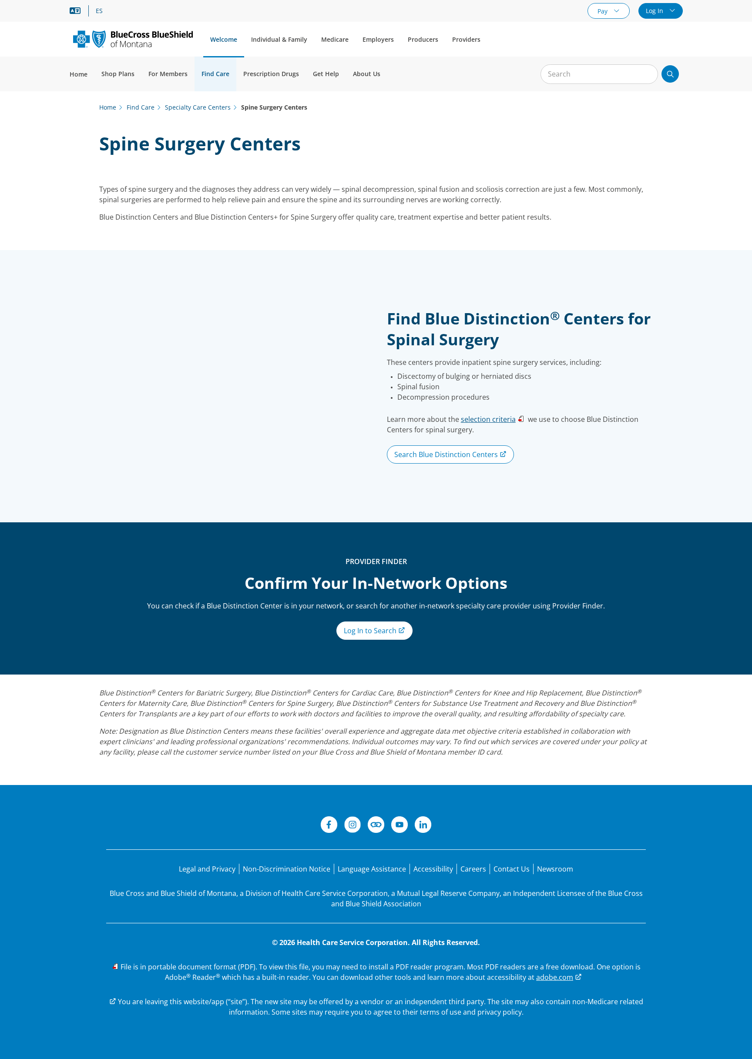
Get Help (326, 74)
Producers (423, 39)
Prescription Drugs (271, 74)
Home (78, 74)
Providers (466, 39)
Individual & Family (279, 39)
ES (99, 11)
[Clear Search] (646, 74)
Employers (378, 39)
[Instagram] (352, 825)
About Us (366, 74)
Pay (603, 11)
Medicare (335, 39)
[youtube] (399, 825)
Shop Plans (117, 74)
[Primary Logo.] (133, 38)
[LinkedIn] (423, 825)
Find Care (215, 74)
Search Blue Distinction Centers (447, 454)
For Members (168, 74)
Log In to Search (371, 630)
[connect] (376, 825)
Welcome (223, 39)
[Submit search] (670, 74)
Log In (655, 11)
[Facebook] (329, 825)
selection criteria (488, 419)
